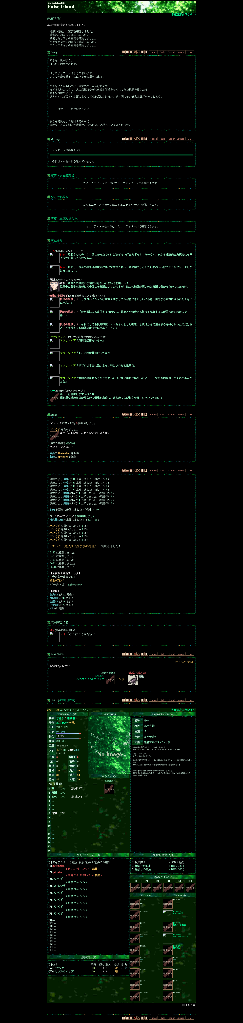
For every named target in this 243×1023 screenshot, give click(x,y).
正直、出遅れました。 (65, 218)
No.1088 (181, 935)
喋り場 (71, 718)
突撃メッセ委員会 (62, 175)
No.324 (179, 912)
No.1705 (177, 947)
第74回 (62, 700)
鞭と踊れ (56, 240)
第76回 (70, 700)
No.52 (179, 924)
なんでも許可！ (60, 197)
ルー (52, 390)
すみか (60, 718)
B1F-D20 (61, 722)
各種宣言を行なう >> (183, 14)
